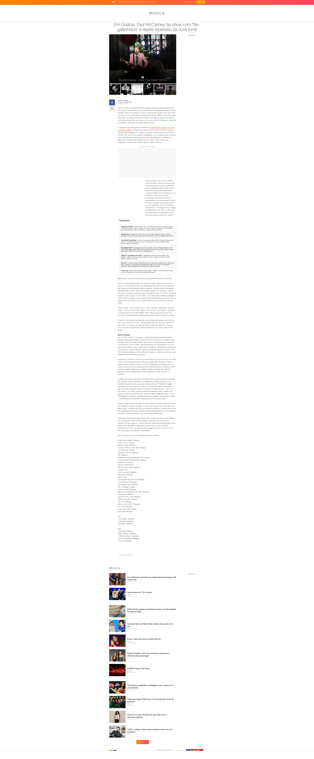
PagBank (148, 2)
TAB (189, 6)
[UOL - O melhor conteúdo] (112, 2)
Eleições (122, 6)
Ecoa (175, 6)
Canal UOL (180, 6)
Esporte (153, 6)
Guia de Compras (202, 6)
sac (183, 2)
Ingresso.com (122, 2)
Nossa (186, 6)
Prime (191, 6)
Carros (138, 6)
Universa (163, 6)
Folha (149, 6)
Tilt (173, 6)
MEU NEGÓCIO (135, 2)
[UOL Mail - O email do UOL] (187, 2)
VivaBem (169, 6)
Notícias (128, 6)
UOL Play (153, 2)
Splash (158, 6)
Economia (144, 6)
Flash (117, 6)
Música (157, 13)
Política (133, 6)
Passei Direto (142, 2)
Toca (195, 6)
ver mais (141, 742)
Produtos (112, 6)
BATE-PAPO (128, 2)
